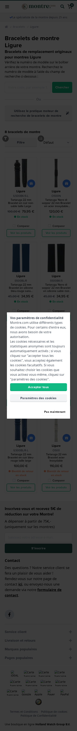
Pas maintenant (54, 412)
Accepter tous (38, 387)
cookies (20, 327)
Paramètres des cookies (38, 398)
